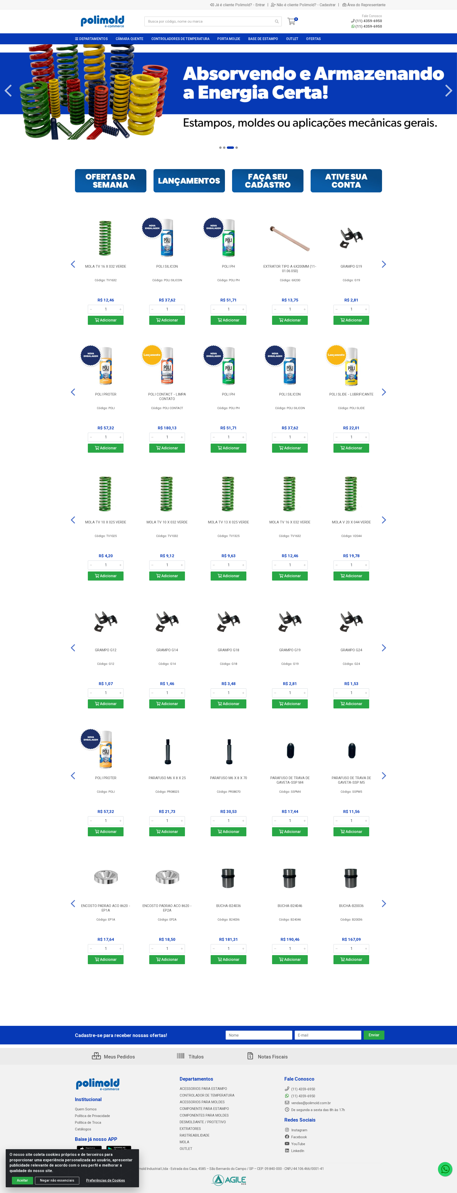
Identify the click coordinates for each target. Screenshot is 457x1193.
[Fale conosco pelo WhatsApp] (445, 1169)
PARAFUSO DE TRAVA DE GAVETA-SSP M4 (290, 780)
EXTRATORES (190, 1129)
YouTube (297, 1144)
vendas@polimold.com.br (310, 1103)
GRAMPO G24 (351, 650)
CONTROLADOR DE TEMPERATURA (207, 1095)
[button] (220, 147)
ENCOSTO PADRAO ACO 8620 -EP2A (167, 908)
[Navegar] (8, 91)
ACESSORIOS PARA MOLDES (202, 1102)
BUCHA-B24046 (290, 906)
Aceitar (22, 1180)
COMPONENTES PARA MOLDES (204, 1115)
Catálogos (83, 1129)
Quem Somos (86, 1109)
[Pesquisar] (277, 21)
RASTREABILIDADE (194, 1135)
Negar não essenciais (57, 1180)
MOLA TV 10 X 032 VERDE (167, 522)
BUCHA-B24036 (228, 906)
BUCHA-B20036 (351, 906)
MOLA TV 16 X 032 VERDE (105, 266)
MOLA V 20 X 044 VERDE (351, 522)
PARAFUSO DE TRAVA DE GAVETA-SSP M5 (351, 780)
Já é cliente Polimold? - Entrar (240, 5)
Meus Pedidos (119, 1057)
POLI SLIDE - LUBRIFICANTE (351, 394)
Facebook (298, 1137)
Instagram (298, 1130)
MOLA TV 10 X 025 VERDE (105, 522)
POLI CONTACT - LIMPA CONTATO (167, 396)
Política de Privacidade (92, 1116)
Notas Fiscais (272, 1057)
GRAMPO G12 (105, 650)
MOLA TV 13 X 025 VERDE (228, 522)
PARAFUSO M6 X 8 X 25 (167, 778)
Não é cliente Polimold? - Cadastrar (306, 5)
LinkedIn (297, 1151)
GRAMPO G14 (167, 650)
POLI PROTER (105, 394)
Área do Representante (366, 5)
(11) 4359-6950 (368, 26)
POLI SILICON (167, 266)
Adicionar (108, 320)
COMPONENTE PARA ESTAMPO (204, 1109)
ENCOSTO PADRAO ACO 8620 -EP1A (105, 908)
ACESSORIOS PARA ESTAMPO (203, 1089)
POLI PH (228, 266)
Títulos (195, 1057)
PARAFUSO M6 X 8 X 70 (228, 778)
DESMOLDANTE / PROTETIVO (203, 1122)
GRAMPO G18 (228, 650)
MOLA (184, 1142)
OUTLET (186, 1149)
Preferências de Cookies (105, 1180)
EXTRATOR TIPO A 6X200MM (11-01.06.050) (289, 268)
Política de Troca (88, 1122)
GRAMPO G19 (351, 266)
